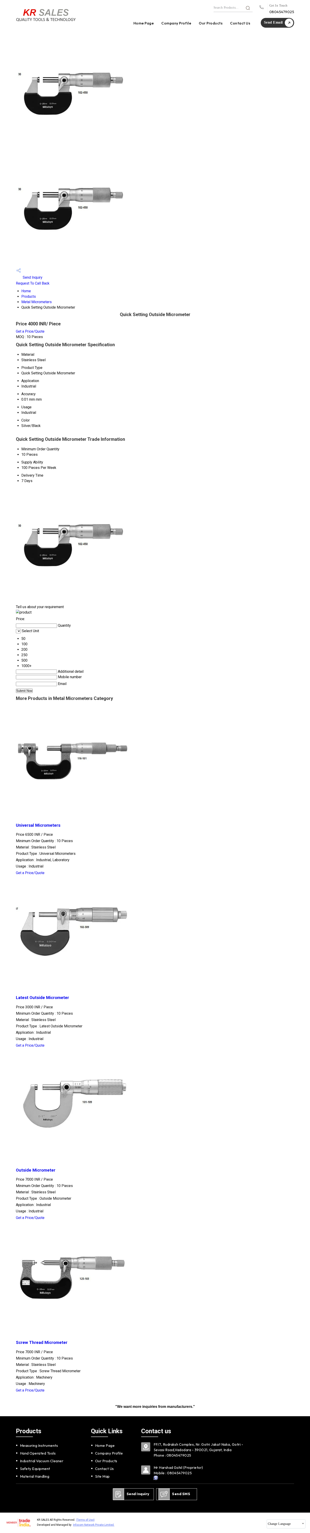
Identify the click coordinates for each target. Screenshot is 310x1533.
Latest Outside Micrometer (42, 997)
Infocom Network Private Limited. (93, 1524)
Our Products (210, 23)
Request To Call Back (32, 283)
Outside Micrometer (35, 1170)
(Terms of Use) (85, 1519)
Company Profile (176, 23)
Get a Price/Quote (30, 331)
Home (26, 291)
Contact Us (240, 23)
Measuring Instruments (39, 1445)
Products (28, 296)
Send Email (274, 22)
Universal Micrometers (38, 825)
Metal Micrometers (36, 302)
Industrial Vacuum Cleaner (41, 1461)
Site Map (102, 1476)
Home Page (143, 23)
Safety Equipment (35, 1468)
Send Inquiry (32, 277)
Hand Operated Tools (38, 1453)
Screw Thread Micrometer (41, 1342)
